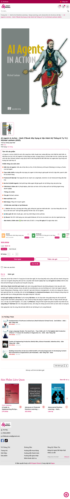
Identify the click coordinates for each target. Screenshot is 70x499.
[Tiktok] (6, 440)
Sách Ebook (12, 249)
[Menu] (67, 6)
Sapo (53, 463)
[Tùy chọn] (20, 406)
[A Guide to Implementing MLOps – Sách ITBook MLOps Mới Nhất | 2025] (12, 394)
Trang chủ (4, 450)
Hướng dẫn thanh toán (31, 453)
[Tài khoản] (4, 1)
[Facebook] (2, 440)
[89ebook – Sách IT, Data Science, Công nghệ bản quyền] (6, 6)
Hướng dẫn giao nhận (31, 455)
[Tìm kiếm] (68, 11)
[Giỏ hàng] (63, 6)
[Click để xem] (35, 71)
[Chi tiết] (28, 234)
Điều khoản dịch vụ (30, 458)
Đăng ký (66, 457)
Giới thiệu (4, 453)
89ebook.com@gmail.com (11, 436)
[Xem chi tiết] (66, 406)
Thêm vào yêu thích (9, 267)
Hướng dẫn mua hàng (31, 450)
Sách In (4, 249)
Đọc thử (34, 264)
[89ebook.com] (6, 424)
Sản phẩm (4, 455)
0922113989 (6, 433)
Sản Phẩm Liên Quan (13, 379)
